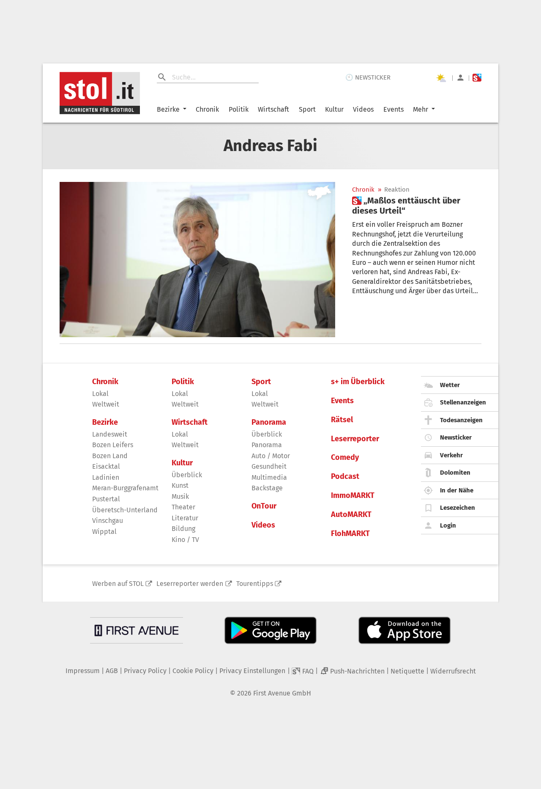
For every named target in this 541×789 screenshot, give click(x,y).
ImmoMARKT (352, 495)
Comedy (345, 457)
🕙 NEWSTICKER (368, 77)
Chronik (207, 109)
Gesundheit (269, 466)
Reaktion (397, 189)
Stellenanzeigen (463, 402)
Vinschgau (107, 521)
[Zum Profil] (460, 77)
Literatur (185, 518)
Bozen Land (110, 456)
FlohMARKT (350, 533)
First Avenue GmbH (282, 693)
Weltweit (105, 404)
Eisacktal (106, 466)
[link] (416, 205)
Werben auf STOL (118, 584)
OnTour (263, 506)
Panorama (268, 422)
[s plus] (477, 77)
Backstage (267, 488)
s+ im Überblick (358, 381)
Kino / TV (185, 540)
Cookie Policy (192, 671)
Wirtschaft (273, 109)
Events (393, 109)
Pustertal (106, 499)
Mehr (420, 109)
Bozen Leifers (112, 445)
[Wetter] (440, 78)
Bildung (183, 529)
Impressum (83, 671)
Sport (307, 109)
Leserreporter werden (189, 584)
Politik (239, 109)
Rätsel (342, 419)
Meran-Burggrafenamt (125, 488)
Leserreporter (355, 438)
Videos (363, 109)
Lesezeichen (457, 507)
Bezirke (168, 109)
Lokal (100, 394)
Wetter (450, 385)
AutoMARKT (351, 514)
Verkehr (451, 455)
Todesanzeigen (461, 420)
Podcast (345, 476)
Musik (180, 496)
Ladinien (105, 477)
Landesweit (109, 434)
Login (448, 525)
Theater (183, 507)
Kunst (180, 485)
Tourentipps (254, 584)
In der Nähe (456, 490)
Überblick (187, 475)
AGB (112, 671)
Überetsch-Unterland (125, 510)
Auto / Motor (270, 456)
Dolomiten (455, 472)
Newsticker (456, 437)
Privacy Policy (145, 671)
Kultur (334, 109)
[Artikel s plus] (197, 259)
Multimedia (269, 477)
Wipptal (104, 532)
